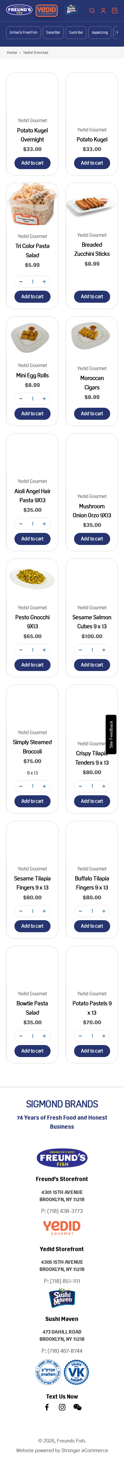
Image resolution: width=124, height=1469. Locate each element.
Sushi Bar (76, 32)
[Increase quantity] (44, 281)
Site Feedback (111, 734)
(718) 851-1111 (65, 1281)
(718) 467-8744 (65, 1351)
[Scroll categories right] (115, 32)
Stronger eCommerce (84, 1450)
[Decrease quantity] (21, 281)
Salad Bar (53, 32)
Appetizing (100, 32)
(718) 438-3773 (65, 1211)
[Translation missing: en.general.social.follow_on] (47, 1407)
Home (12, 53)
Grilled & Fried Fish (23, 32)
